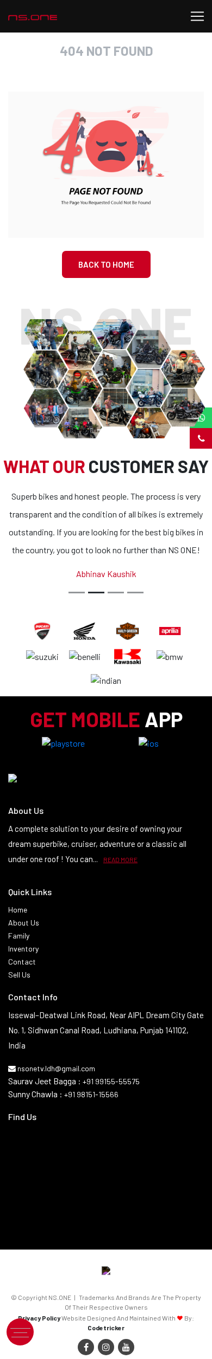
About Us (23, 922)
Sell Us (19, 974)
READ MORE (120, 859)
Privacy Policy (39, 1318)
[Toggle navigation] (197, 16)
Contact (22, 961)
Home (17, 909)
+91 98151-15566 (91, 1094)
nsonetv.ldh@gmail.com (55, 1068)
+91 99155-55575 (111, 1081)
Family (18, 935)
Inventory (23, 948)
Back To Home (106, 264)
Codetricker (106, 1327)
